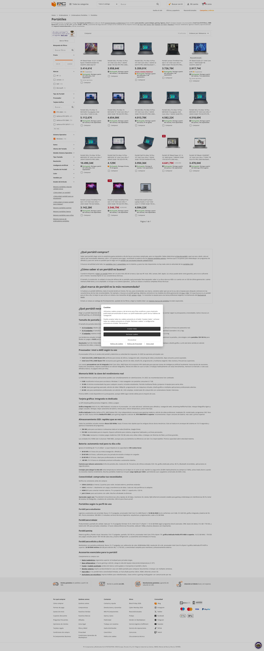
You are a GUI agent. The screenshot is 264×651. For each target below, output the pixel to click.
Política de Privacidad (134, 344)
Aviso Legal (150, 344)
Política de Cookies (116, 344)
